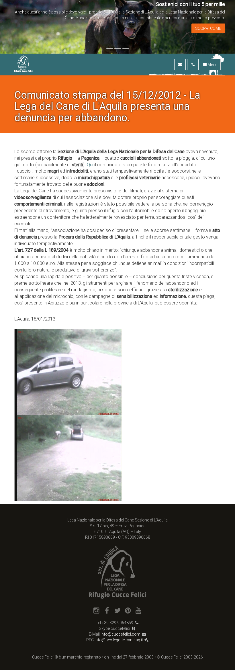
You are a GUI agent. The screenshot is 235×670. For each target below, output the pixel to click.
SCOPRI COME (208, 28)
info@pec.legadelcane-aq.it (119, 640)
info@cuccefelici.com (120, 634)
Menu (212, 64)
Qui (90, 164)
